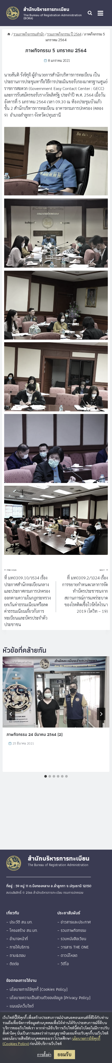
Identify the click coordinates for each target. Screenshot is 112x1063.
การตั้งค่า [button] (44, 1054)
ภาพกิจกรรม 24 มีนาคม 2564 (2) (35, 734)
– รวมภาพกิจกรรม (71, 930)
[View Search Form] (90, 13)
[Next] (101, 714)
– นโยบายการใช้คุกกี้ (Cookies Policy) (36, 989)
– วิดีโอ (63, 963)
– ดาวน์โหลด (67, 955)
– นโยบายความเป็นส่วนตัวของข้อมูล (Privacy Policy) (48, 997)
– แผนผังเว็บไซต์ (20, 1006)
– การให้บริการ (17, 947)
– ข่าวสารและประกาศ (74, 922)
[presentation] (56, 692)
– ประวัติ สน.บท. (19, 922)
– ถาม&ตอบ (16, 955)
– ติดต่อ (12, 963)
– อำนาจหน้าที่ (17, 938)
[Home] (9, 34)
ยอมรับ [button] (64, 1054)
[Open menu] (100, 13)
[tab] (45, 776)
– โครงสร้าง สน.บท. (22, 930)
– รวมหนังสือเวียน (71, 938)
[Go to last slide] (11, 714)
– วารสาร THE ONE (73, 947)
